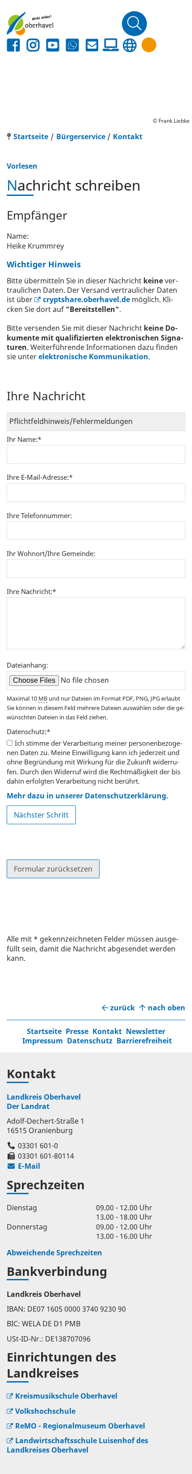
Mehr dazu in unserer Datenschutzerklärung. (87, 796)
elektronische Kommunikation (93, 356)
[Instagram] (33, 45)
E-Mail (23, 1166)
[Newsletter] (92, 45)
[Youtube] (53, 45)
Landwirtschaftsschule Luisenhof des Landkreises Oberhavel (77, 1445)
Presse (77, 1031)
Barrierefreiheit (144, 1041)
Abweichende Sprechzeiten (54, 1253)
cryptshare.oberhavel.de (86, 299)
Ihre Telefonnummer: (39, 515)
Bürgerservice (80, 136)
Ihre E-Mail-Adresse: (40, 477)
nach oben (166, 1008)
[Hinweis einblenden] (149, 44)
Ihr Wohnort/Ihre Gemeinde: (51, 553)
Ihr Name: (24, 439)
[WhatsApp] (72, 45)
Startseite (44, 1031)
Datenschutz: (28, 731)
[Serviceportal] (111, 45)
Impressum (42, 1041)
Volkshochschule (45, 1411)
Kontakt (127, 136)
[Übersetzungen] (129, 45)
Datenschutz (90, 1041)
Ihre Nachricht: (31, 591)
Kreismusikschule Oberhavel (66, 1396)
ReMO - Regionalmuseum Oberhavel (80, 1426)
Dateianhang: (27, 664)
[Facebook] (13, 45)
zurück (122, 1008)
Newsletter (145, 1031)
